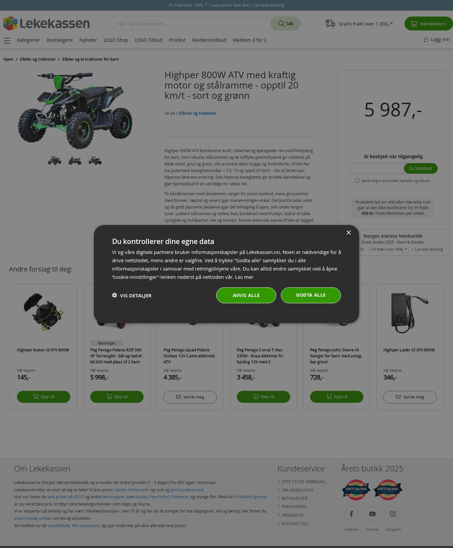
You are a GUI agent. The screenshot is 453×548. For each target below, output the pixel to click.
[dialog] (226, 274)
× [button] (348, 232)
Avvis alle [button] (246, 295)
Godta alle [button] (311, 295)
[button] (132, 295)
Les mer (244, 276)
